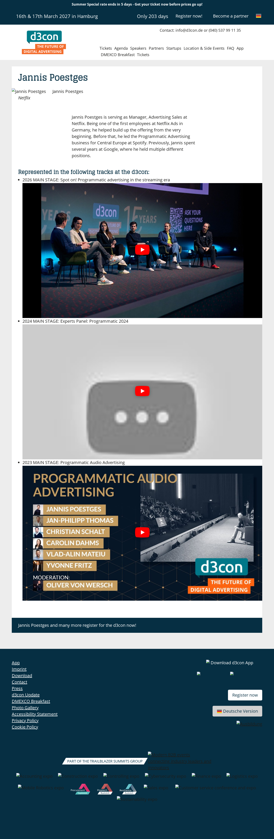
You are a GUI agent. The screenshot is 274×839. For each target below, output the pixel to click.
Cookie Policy (25, 727)
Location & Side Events (204, 48)
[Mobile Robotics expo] (41, 790)
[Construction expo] (78, 778)
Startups (173, 48)
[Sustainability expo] (137, 801)
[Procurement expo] (80, 790)
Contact (19, 682)
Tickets (106, 48)
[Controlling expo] (121, 778)
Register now (245, 695)
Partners (156, 48)
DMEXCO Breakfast (118, 54)
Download (22, 675)
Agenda (121, 48)
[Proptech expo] (105, 790)
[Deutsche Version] (258, 16)
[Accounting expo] (34, 778)
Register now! (189, 16)
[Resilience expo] (128, 790)
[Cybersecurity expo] (165, 778)
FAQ (230, 48)
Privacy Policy (25, 720)
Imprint (19, 669)
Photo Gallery (25, 708)
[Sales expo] (156, 790)
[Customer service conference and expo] (215, 790)
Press (17, 688)
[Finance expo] (206, 778)
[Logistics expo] (242, 778)
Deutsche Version (240, 711)
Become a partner (231, 16)
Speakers (138, 48)
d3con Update (26, 695)
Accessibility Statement (35, 714)
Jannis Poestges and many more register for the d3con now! (77, 625)
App (240, 48)
